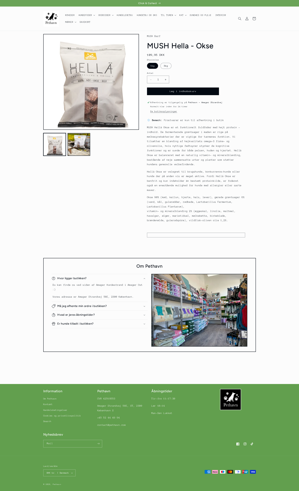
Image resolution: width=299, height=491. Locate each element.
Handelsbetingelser (55, 410)
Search (47, 421)
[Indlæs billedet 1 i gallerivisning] (54, 144)
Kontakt (48, 404)
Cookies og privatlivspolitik (62, 415)
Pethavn (57, 484)
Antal (150, 73)
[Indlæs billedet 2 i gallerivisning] (79, 144)
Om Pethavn (50, 398)
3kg (166, 66)
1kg (152, 66)
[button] (86, 15)
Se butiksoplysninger (163, 111)
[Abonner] (98, 443)
